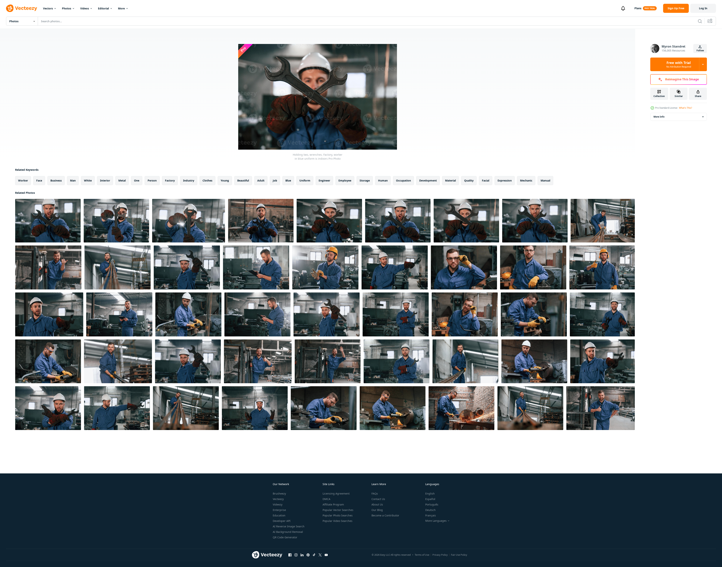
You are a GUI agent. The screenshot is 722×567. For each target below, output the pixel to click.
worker (23, 180)
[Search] (700, 21)
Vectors (48, 8)
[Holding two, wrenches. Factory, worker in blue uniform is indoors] (466, 220)
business (56, 180)
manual (545, 180)
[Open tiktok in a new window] (314, 554)
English (430, 493)
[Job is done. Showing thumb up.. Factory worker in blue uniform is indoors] (396, 314)
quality (469, 180)
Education (279, 515)
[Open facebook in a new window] (289, 554)
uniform (304, 180)
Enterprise (279, 510)
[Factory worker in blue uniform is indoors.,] (465, 314)
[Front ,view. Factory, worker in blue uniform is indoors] (117, 408)
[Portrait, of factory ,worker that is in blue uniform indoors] (533, 267)
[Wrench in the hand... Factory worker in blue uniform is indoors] (602, 361)
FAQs (374, 493)
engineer (324, 180)
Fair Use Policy (459, 554)
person (152, 180)
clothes (207, 180)
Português (431, 504)
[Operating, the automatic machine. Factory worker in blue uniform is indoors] (534, 361)
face (39, 180)
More (121, 8)
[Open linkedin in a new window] (302, 554)
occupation (403, 180)
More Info (658, 116)
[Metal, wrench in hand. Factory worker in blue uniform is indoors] (255, 408)
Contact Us (378, 499)
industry (188, 180)
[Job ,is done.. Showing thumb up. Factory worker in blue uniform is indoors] (602, 314)
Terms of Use (422, 554)
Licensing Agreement (336, 493)
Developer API (281, 521)
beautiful (243, 180)
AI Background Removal (288, 532)
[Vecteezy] (21, 8)
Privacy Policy (440, 554)
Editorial (103, 8)
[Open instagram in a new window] (295, 554)
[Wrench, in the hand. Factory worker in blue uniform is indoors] (188, 361)
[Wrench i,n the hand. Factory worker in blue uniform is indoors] (327, 314)
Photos (66, 8)
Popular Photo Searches (338, 515)
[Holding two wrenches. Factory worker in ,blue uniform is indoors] (329, 220)
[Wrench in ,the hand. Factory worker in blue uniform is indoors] (49, 314)
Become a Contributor (385, 515)
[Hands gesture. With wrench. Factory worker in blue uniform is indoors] (48, 408)
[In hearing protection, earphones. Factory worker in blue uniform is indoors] (602, 267)
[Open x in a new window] (320, 554)
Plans (637, 8)
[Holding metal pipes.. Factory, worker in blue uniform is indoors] (117, 267)
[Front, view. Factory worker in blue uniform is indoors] (396, 361)
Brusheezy (279, 493)
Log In (703, 8)
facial (485, 180)
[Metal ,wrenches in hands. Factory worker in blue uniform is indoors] (261, 220)
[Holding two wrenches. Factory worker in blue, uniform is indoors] (398, 220)
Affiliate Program (333, 504)
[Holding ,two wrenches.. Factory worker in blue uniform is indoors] (535, 220)
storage (365, 180)
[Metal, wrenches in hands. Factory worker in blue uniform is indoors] (116, 220)
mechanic (526, 180)
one (136, 180)
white (88, 180)
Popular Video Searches (337, 521)
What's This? (685, 107)
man (73, 180)
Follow (700, 50)
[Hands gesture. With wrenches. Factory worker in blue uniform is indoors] (188, 220)
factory (170, 180)
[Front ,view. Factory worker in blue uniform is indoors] (256, 267)
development (428, 180)
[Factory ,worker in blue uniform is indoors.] (118, 361)
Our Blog (377, 510)
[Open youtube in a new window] (326, 554)
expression (505, 180)
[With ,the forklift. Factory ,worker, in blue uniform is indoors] (48, 267)
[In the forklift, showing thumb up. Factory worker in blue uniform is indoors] (258, 361)
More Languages (436, 520)
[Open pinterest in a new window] (308, 554)
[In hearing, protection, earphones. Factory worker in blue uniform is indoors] (325, 267)
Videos (84, 8)
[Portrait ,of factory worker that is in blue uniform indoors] (464, 267)
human (383, 180)
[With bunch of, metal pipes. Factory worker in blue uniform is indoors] (186, 408)
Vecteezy (278, 499)
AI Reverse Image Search (288, 526)
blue (288, 180)
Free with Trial (678, 64)
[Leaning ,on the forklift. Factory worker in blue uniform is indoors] (600, 408)
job (275, 180)
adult (260, 180)
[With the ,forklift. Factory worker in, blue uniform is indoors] (328, 361)
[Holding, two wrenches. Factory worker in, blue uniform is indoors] (48, 220)
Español (430, 499)
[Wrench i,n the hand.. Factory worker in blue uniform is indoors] (187, 267)
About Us (377, 504)
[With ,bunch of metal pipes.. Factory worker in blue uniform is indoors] (530, 408)
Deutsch (430, 510)
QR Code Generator (285, 537)
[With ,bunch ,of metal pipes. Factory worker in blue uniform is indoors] (603, 220)
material (450, 180)
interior (105, 180)
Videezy (277, 504)
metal (122, 180)
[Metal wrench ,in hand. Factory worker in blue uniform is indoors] (394, 267)
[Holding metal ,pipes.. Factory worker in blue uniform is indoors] (465, 361)
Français (430, 515)
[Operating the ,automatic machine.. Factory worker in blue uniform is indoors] (392, 408)
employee (344, 180)
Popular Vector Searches (338, 510)
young (225, 180)
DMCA (326, 499)
